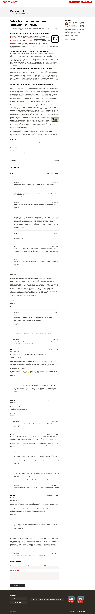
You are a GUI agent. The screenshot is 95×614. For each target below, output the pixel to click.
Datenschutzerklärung (80, 611)
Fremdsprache (41, 152)
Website (44, 565)
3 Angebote (68, 5)
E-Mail (28, 565)
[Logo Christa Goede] (9, 1)
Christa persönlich (18, 13)
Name (11, 565)
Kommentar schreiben (14, 570)
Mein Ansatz (53, 5)
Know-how (24, 13)
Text (27, 13)
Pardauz (15, 65)
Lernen (46, 152)
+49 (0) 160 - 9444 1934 (72, 39)
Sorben (31, 40)
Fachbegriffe (34, 152)
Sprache (12, 154)
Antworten (56, 173)
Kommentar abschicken (18, 585)
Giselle (11, 173)
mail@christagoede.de (74, 1)
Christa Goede (16, 182)
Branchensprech (21, 152)
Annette (12, 434)
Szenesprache (18, 154)
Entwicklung (28, 152)
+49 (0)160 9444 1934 (86, 1)
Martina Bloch (13, 400)
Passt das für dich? (77, 5)
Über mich (60, 5)
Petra (11, 349)
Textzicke (12, 272)
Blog (91, 5)
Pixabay (17, 144)
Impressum (72, 611)
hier (12, 63)
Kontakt (86, 5)
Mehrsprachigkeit (53, 152)
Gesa (11, 536)
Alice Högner (12, 495)
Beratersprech (13, 152)
